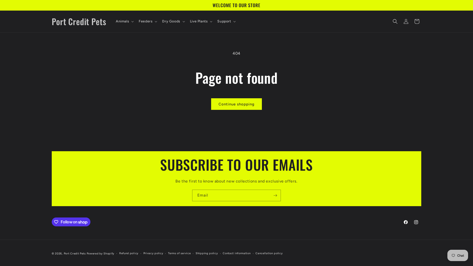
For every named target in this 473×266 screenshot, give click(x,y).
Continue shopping (236, 104)
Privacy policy (153, 253)
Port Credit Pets (75, 253)
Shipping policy (207, 253)
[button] (124, 21)
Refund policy (128, 253)
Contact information (237, 253)
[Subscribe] (275, 195)
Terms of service (179, 253)
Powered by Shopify (101, 253)
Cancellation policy (269, 253)
